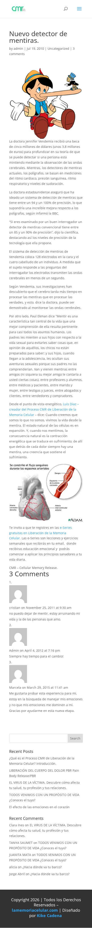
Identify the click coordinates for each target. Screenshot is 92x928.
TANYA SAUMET (21, 843)
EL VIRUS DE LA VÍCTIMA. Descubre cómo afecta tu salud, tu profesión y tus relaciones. (45, 830)
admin (18, 48)
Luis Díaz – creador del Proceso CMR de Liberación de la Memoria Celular (44, 409)
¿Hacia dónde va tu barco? (42, 867)
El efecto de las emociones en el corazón (39, 807)
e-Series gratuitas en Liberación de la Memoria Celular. (40, 532)
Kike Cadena (49, 915)
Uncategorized (58, 48)
